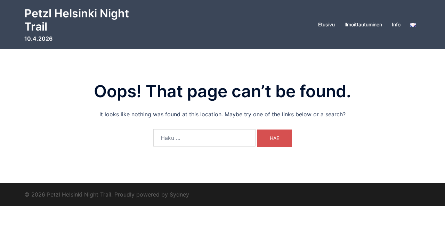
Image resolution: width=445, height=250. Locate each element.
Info (396, 24)
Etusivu (326, 24)
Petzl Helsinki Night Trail (76, 20)
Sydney (179, 194)
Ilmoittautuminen (363, 24)
